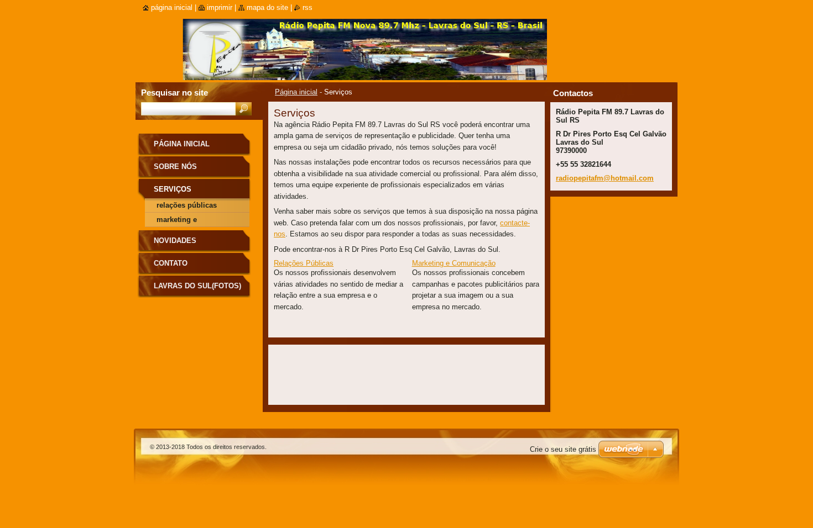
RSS (307, 7)
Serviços (172, 189)
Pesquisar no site (174, 92)
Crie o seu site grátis (563, 449)
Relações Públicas (303, 263)
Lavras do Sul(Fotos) (197, 286)
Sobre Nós (175, 166)
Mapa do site (267, 7)
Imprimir (219, 7)
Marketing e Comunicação (454, 263)
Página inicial (296, 92)
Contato (170, 263)
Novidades (175, 240)
